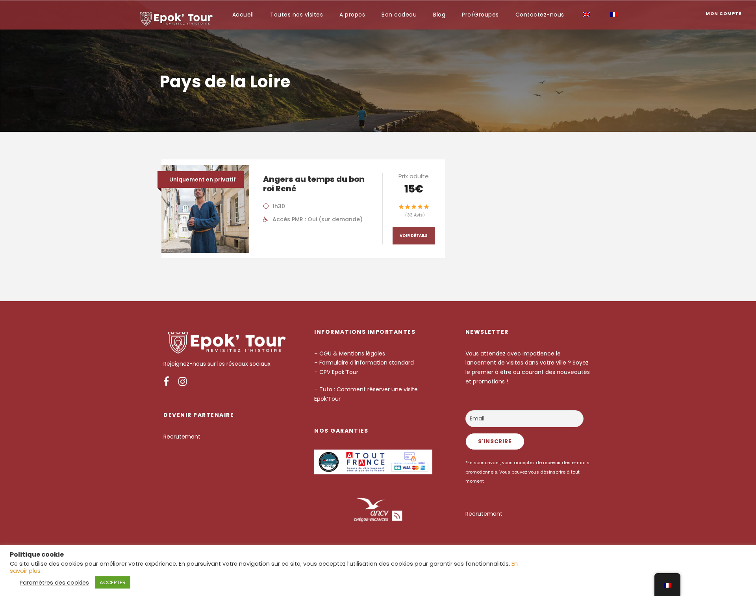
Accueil (243, 15)
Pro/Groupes (480, 15)
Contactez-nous (539, 15)
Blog (439, 15)
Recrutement (181, 437)
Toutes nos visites (296, 15)
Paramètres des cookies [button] (54, 582)
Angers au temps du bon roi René (314, 184)
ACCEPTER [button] (113, 582)
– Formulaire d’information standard (364, 362)
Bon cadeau (399, 15)
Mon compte (723, 13)
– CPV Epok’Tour (337, 372)
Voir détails (414, 236)
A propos (352, 15)
